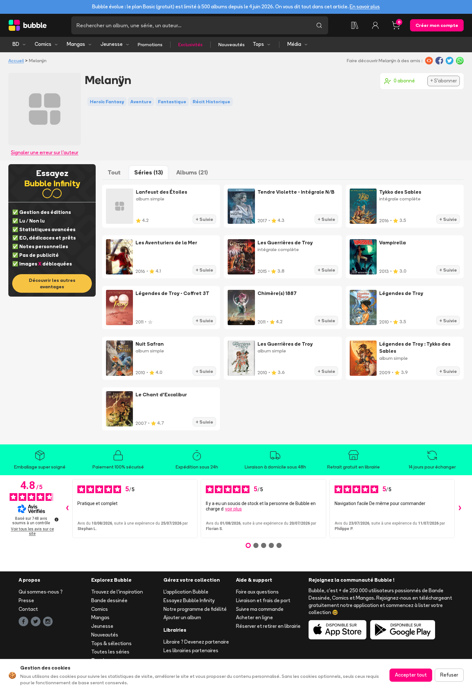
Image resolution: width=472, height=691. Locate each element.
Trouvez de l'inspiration (117, 592)
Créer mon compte (436, 25)
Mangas (76, 44)
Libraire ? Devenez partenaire (196, 642)
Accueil (16, 60)
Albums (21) (192, 172)
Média (294, 44)
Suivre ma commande (260, 609)
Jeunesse (112, 44)
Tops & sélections (111, 643)
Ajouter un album (182, 617)
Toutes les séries (110, 652)
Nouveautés (231, 44)
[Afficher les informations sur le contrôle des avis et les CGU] (56, 519)
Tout (114, 172)
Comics (43, 44)
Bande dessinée (109, 600)
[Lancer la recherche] (319, 25)
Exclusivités (190, 44)
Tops (258, 44)
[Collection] (354, 25)
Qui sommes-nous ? (41, 592)
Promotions (150, 44)
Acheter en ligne (254, 617)
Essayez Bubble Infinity (188, 600)
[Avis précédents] (67, 508)
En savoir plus (365, 7)
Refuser (449, 675)
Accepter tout (411, 675)
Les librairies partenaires (190, 650)
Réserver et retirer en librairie (268, 626)
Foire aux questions (257, 592)
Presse (26, 600)
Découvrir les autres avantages (52, 283)
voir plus (233, 508)
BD (16, 44)
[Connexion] (375, 25)
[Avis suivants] (459, 508)
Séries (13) (148, 172)
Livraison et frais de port (263, 600)
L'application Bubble (185, 592)
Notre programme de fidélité (195, 609)
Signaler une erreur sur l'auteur (44, 152)
